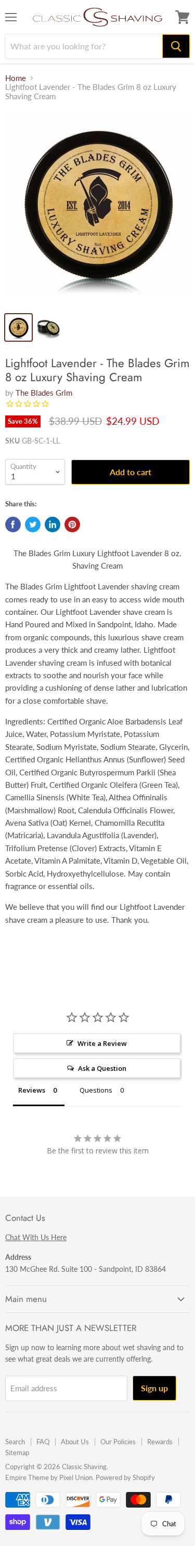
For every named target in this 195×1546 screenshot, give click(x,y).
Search (15, 1441)
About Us (75, 1441)
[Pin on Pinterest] (72, 524)
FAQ (42, 1441)
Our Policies (118, 1441)
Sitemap (17, 1452)
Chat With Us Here (36, 1237)
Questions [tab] (96, 1090)
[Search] (176, 46)
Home (15, 78)
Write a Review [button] (102, 1043)
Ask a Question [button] (102, 1068)
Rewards (160, 1441)
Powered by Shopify (125, 1477)
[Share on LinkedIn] (52, 524)
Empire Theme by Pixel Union (49, 1477)
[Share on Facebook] (13, 524)
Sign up (154, 1388)
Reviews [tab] (31, 1090)
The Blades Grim (44, 392)
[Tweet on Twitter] (33, 524)
